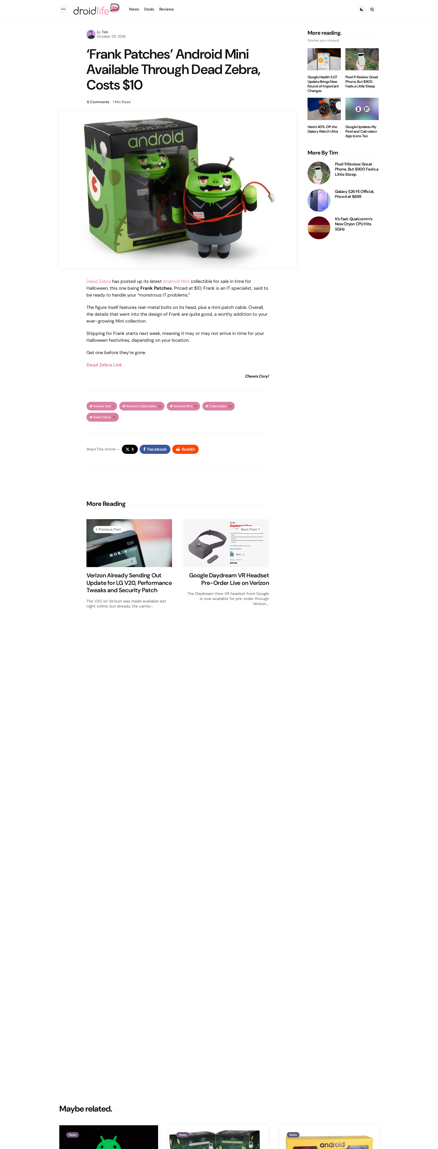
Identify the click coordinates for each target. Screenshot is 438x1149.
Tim (105, 32)
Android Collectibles (143, 406)
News (72, 1135)
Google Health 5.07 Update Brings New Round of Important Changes (323, 84)
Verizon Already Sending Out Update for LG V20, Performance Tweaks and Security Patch (129, 583)
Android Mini (176, 281)
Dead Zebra (98, 281)
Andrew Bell (103, 406)
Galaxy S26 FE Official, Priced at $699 (354, 194)
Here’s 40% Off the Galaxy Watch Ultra (323, 129)
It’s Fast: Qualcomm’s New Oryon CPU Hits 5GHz (353, 224)
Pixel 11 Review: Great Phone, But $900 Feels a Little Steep (361, 82)
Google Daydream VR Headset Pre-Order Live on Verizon (229, 579)
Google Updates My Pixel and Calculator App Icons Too (361, 131)
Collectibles (220, 406)
